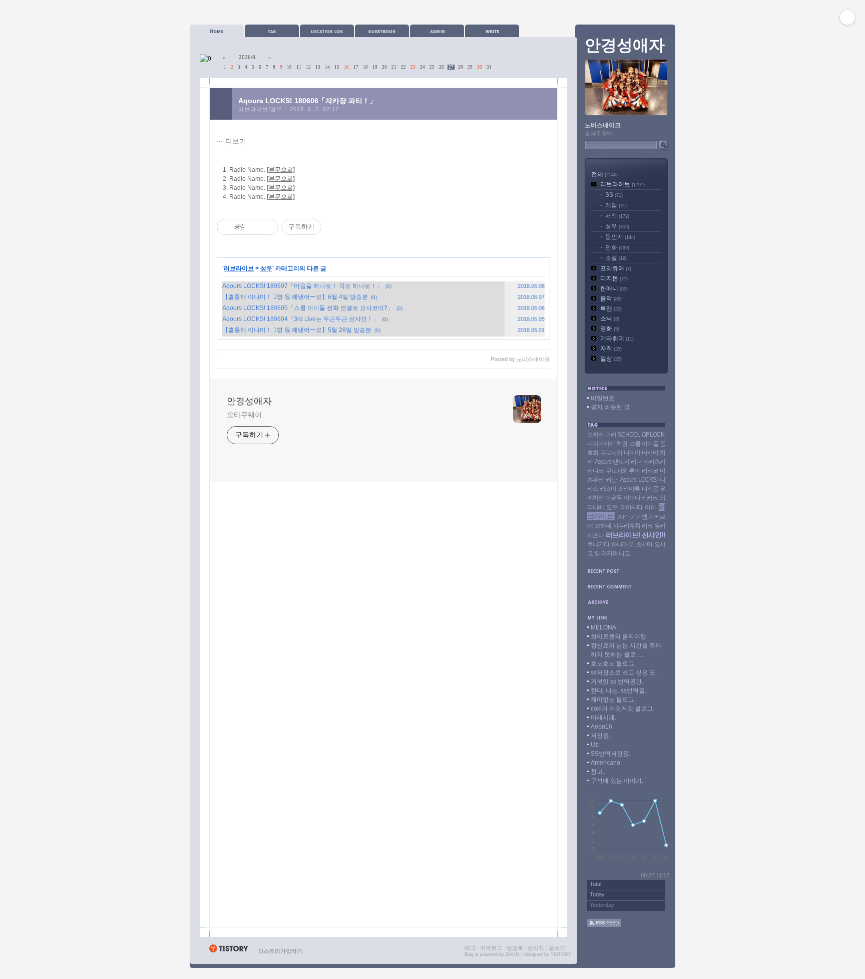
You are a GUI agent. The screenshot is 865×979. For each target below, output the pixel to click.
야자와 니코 (615, 553)
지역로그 (491, 948)
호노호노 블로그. (613, 663)
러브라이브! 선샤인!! (636, 535)
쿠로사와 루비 (623, 470)
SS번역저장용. (610, 753)
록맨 (611, 308)
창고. (597, 771)
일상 (611, 358)
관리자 (536, 948)
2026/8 (247, 57)
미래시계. (603, 717)
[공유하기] (254, 226)
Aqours (603, 461)
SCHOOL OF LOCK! (641, 434)
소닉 (609, 318)
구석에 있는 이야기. (617, 780)
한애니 (614, 288)
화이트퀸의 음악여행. (619, 636)
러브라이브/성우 (260, 109)
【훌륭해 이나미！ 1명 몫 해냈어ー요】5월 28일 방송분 (296, 330)
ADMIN (437, 31)
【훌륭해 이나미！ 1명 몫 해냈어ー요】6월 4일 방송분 (295, 296)
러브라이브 (239, 268)
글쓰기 (557, 948)
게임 (616, 205)
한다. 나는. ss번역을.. (619, 690)
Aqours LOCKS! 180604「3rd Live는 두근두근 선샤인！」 (300, 318)
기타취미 (617, 338)
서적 (617, 215)
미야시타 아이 (638, 507)
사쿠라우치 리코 (633, 525)
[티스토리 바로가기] (228, 951)
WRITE (492, 31)
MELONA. (604, 627)
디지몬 (614, 278)
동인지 (620, 236)
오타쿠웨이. (245, 415)
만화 (617, 247)
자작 (611, 348)
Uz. (595, 744)
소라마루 (629, 488)
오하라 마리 (601, 434)
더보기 (235, 141)
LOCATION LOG (327, 31)
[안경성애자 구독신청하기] (604, 924)
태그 (470, 948)
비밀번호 (603, 398)
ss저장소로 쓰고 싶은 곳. (624, 672)
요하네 (603, 525)
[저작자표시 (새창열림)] (325, 227)
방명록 (515, 948)
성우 (266, 268)
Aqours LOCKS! (638, 479)
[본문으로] (281, 169)
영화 (609, 328)
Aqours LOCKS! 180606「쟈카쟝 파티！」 (307, 101)
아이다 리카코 (641, 497)
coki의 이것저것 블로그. (622, 708)
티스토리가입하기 (280, 951)
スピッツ (628, 516)
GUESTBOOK (382, 31)
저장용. (600, 735)
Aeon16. (602, 726)
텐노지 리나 (627, 461)
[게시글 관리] (267, 226)
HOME (217, 31)
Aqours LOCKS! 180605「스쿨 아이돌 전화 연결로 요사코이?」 (307, 307)
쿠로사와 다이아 (620, 452)
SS (614, 194)
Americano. (606, 762)
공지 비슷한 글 (610, 407)
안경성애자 (249, 401)
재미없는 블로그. (613, 699)
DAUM (513, 954)
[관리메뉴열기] (847, 17)
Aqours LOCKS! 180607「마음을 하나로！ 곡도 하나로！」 (302, 285)
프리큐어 (615, 268)
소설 (616, 257)
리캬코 (650, 470)
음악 (611, 298)
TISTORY (561, 954)
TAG (272, 31)
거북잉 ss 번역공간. (617, 681)
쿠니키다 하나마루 (610, 544)
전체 (604, 174)
